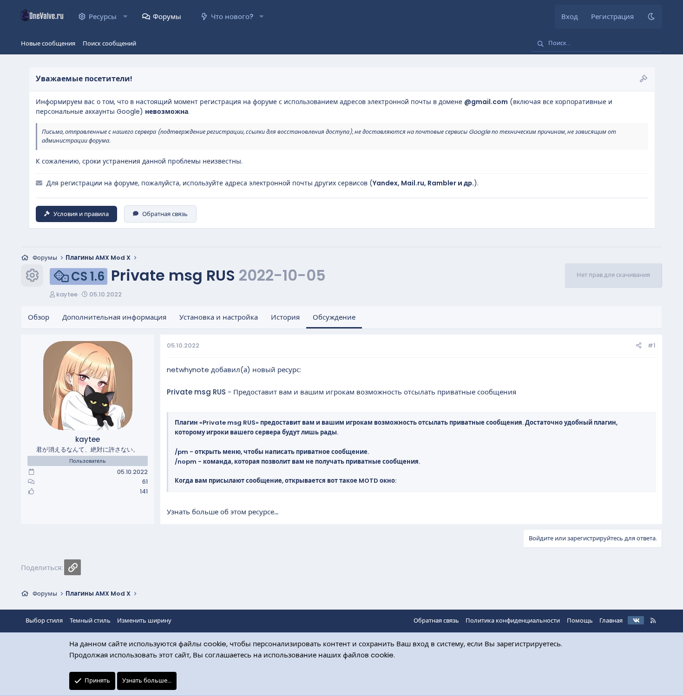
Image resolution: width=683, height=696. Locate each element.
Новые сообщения (48, 43)
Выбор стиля (44, 620)
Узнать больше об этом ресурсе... (222, 512)
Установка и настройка (218, 317)
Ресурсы (103, 16)
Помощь (580, 620)
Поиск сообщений (109, 43)
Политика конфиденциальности (513, 620)
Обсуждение (334, 317)
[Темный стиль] (651, 17)
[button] (125, 17)
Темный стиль (90, 620)
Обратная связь (165, 214)
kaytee (67, 294)
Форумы (167, 16)
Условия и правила (81, 214)
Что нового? (232, 16)
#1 (652, 345)
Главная (611, 620)
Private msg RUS (196, 392)
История (285, 317)
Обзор (38, 317)
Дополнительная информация (114, 317)
